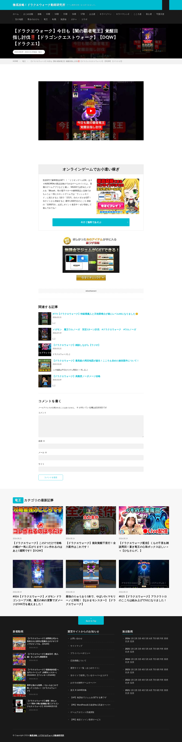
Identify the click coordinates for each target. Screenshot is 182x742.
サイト (41, 464)
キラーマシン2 (122, 14)
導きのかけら (33, 19)
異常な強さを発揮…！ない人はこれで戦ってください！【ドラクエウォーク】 (42, 688)
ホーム (16, 14)
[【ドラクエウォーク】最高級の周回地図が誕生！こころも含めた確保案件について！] (44, 365)
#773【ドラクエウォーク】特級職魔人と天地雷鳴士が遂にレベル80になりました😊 (95, 314)
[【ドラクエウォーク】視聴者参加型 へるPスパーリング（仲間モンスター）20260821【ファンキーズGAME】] (19, 674)
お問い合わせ (76, 639)
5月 (147, 639)
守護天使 (160, 14)
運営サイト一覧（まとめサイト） (85, 668)
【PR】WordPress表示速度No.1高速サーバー (90, 705)
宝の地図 (19, 19)
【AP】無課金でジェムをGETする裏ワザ (88, 698)
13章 (48, 14)
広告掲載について (78, 661)
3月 (139, 639)
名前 (41, 441)
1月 (132, 639)
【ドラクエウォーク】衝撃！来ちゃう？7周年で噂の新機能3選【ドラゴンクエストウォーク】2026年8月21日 (43, 703)
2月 (135, 639)
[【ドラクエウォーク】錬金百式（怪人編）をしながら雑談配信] (19, 659)
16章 (74, 14)
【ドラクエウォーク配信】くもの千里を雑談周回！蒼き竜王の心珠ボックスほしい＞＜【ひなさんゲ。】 (144, 547)
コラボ (84, 19)
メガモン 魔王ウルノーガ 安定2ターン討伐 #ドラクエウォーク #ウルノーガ (94, 329)
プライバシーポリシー (80, 653)
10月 (166, 649)
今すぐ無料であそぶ (91, 222)
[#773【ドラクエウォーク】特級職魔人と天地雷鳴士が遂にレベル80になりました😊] (44, 318)
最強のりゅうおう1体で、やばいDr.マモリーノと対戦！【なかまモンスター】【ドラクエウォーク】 (91, 600)
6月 (150, 639)
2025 (127, 649)
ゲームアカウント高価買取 (82, 712)
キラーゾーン (106, 14)
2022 (127, 680)
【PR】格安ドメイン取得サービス (85, 720)
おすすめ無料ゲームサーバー (83, 683)
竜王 (46, 19)
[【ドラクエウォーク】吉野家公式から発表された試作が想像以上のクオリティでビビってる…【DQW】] (19, 643)
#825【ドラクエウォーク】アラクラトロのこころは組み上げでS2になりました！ (143, 598)
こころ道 (137, 14)
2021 (127, 690)
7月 (154, 639)
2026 (127, 639)
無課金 (64, 19)
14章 (57, 14)
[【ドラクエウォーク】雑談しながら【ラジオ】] (44, 349)
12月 (132, 652)
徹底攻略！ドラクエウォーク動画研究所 (47, 735)
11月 (127, 652)
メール (42, 453)
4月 (143, 639)
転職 (54, 19)
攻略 (40, 14)
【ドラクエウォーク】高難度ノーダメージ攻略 (76, 376)
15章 (65, 14)
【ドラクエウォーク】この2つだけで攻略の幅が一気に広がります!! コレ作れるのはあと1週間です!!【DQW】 (37, 547)
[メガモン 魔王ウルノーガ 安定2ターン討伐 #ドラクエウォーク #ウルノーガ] (44, 334)
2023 (127, 670)
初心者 (149, 14)
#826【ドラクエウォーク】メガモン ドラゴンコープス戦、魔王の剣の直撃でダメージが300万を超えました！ (38, 600)
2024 (127, 659)
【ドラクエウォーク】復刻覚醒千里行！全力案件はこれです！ (91, 545)
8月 (158, 639)
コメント (42, 413)
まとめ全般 (28, 14)
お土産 (92, 14)
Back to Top (91, 621)
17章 (83, 14)
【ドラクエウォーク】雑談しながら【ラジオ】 (76, 345)
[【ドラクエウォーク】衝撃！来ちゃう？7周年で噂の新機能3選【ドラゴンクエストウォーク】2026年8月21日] (19, 706)
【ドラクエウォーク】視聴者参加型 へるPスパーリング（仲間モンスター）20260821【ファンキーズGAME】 (43, 672)
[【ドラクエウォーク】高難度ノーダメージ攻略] (44, 381)
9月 (161, 649)
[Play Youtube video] (91, 110)
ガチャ (74, 19)
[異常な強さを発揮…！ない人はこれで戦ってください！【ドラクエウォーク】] (19, 690)
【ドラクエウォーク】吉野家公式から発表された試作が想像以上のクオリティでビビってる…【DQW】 (42, 641)
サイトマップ (76, 646)
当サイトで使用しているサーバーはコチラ (89, 675)
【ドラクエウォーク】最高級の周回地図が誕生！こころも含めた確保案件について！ (96, 361)
